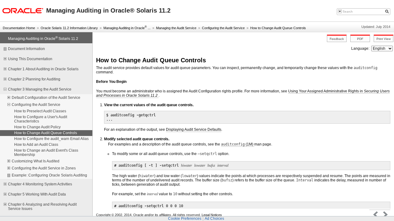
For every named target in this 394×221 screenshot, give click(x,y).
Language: (360, 48)
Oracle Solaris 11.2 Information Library (69, 28)
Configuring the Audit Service (223, 28)
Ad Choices (214, 218)
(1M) (237, 144)
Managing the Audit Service (176, 28)
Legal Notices (212, 215)
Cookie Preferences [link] (184, 218)
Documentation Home (19, 28)
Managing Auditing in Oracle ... (127, 28)
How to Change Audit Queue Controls (278, 28)
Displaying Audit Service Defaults (193, 129)
